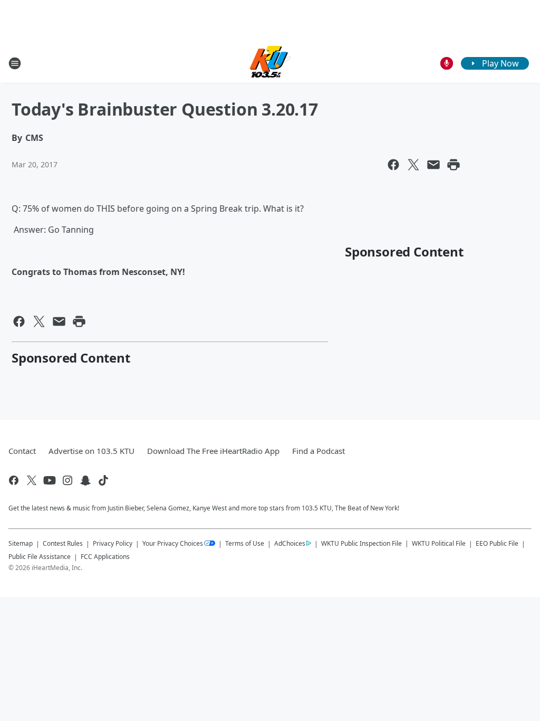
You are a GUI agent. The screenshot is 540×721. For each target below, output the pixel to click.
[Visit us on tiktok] (103, 480)
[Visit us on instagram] (67, 480)
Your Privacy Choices (172, 543)
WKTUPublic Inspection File (361, 543)
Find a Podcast (318, 450)
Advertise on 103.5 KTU (91, 450)
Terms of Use (244, 543)
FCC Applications (105, 556)
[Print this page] (453, 164)
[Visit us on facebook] (13, 480)
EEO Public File (497, 543)
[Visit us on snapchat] (85, 480)
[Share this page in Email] (433, 164)
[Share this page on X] (413, 164)
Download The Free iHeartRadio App (213, 450)
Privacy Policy (112, 543)
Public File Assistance (39, 556)
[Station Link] (270, 63)
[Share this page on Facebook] (393, 164)
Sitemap (20, 543)
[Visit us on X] (31, 480)
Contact (22, 450)
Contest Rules (63, 543)
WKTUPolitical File (439, 543)
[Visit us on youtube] (49, 480)
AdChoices (289, 543)
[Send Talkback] (446, 63)
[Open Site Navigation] (14, 63)
